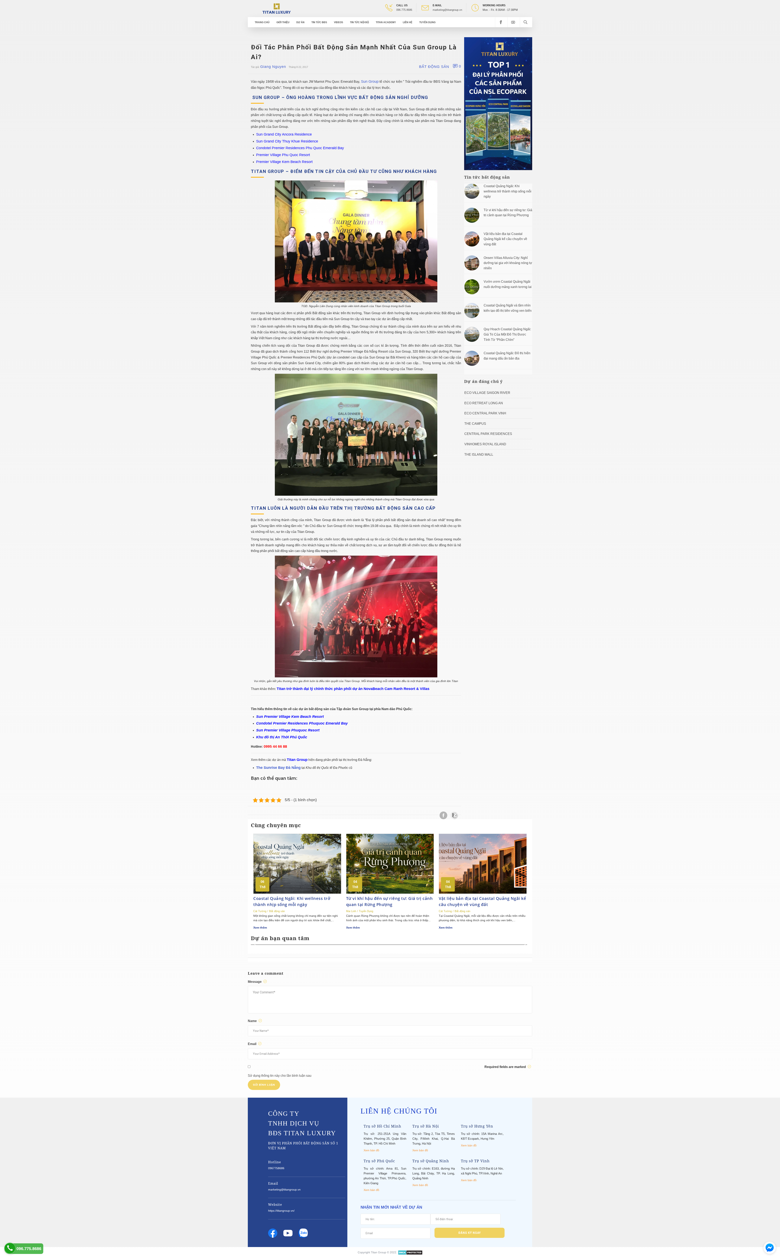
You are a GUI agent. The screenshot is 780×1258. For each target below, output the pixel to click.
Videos (338, 22)
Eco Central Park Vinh (485, 413)
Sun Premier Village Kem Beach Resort (290, 717)
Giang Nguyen (273, 67)
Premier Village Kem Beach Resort (284, 162)
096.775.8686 (404, 9)
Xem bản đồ (371, 1150)
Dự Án (300, 22)
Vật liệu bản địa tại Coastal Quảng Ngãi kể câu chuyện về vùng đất (505, 239)
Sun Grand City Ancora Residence (284, 134)
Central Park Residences (488, 434)
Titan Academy (386, 22)
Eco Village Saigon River (487, 392)
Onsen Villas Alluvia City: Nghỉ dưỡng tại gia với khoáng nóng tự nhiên (508, 263)
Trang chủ (262, 22)
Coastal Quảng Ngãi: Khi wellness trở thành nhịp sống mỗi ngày (507, 191)
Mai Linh (351, 911)
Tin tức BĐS (319, 22)
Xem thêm (260, 927)
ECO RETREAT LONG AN (483, 403)
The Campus (475, 423)
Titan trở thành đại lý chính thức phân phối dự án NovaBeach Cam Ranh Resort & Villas (353, 689)
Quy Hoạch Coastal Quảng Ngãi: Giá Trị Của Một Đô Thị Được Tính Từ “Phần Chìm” (507, 334)
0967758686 (276, 1168)
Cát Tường (259, 911)
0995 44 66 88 (275, 746)
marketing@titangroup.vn (447, 9)
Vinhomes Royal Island (485, 444)
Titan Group (297, 760)
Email (252, 1044)
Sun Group (370, 81)
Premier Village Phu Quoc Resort (283, 155)
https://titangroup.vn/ (281, 1210)
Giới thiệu (282, 22)
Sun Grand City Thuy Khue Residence (287, 141)
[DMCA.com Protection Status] (410, 1252)
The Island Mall (478, 454)
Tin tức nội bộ (359, 22)
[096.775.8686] (9, 1248)
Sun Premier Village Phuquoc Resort (288, 730)
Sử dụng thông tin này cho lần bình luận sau (279, 1075)
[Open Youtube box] (513, 22)
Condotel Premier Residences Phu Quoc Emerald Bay (300, 148)
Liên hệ (407, 22)
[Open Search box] (526, 22)
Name (253, 1021)
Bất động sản (434, 67)
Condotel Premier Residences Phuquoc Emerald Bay (302, 723)
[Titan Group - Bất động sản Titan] (276, 8)
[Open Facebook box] (501, 22)
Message (255, 981)
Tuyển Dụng (427, 22)
